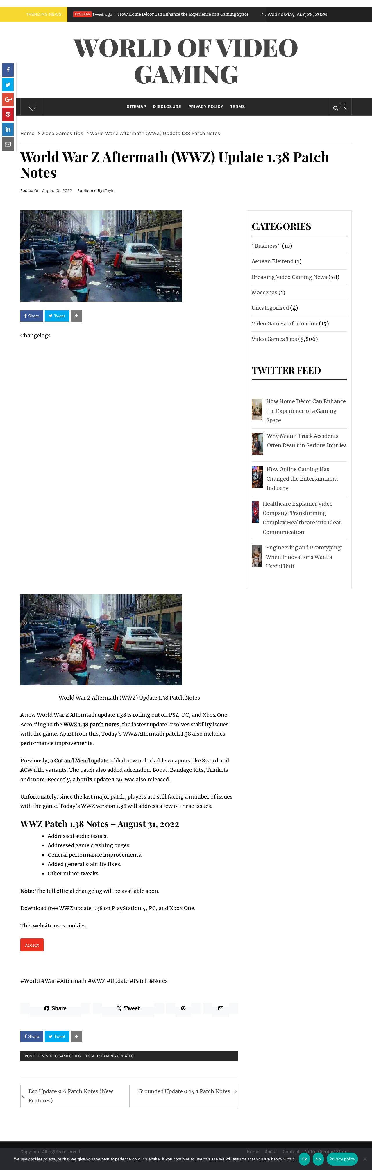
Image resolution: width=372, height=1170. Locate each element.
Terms (237, 106)
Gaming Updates (117, 1056)
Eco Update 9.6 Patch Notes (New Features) (70, 1096)
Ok (304, 1159)
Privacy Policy (205, 106)
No (318, 1159)
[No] (365, 1162)
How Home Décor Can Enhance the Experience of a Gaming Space (139, 14)
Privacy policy (342, 1159)
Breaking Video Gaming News (289, 277)
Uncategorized (270, 308)
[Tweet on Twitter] (8, 84)
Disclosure (167, 106)
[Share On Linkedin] (8, 129)
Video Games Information (285, 323)
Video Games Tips (63, 1056)
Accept (32, 945)
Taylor (110, 190)
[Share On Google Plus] (8, 99)
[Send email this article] (8, 144)
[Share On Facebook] (8, 70)
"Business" (266, 246)
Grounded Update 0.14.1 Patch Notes (184, 1091)
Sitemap (136, 106)
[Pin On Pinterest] (8, 114)
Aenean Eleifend (273, 261)
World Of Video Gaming (186, 59)
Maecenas (264, 292)
